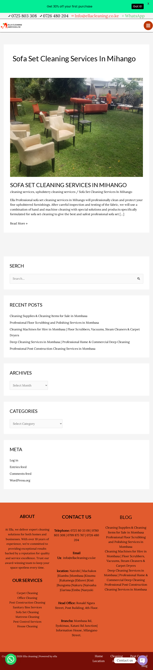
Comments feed (21, 473)
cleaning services (22, 192)
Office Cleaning (27, 598)
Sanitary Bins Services (27, 607)
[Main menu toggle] (148, 25)
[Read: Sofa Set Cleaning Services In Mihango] (76, 127)
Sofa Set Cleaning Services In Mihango (68, 185)
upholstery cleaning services (55, 192)
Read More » (18, 223)
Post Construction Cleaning (27, 602)
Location (99, 661)
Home (99, 656)
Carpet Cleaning (27, 593)
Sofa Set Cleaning (27, 612)
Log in (14, 460)
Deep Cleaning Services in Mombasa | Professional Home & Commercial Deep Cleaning (70, 342)
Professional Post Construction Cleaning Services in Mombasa (52, 348)
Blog (144, 666)
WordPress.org (20, 480)
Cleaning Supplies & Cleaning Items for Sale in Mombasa (48, 316)
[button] (10, 659)
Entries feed (18, 467)
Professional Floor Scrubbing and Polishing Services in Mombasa (54, 322)
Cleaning (116, 656)
